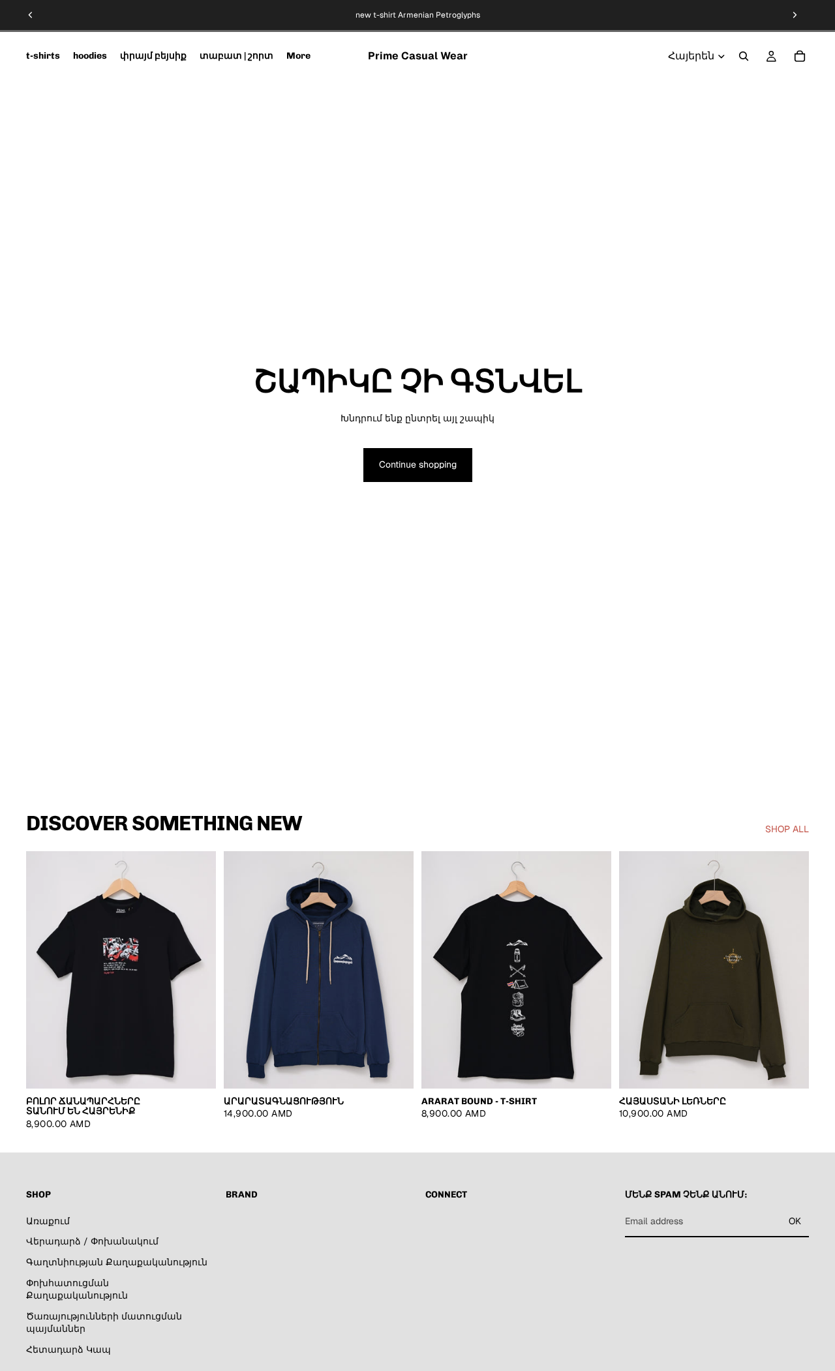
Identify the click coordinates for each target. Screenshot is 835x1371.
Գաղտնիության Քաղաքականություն (116, 1262)
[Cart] (799, 56)
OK (795, 1221)
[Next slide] (794, 15)
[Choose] (195, 1068)
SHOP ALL (787, 829)
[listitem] (298, 56)
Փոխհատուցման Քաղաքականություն (77, 1289)
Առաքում (48, 1221)
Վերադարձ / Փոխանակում (92, 1241)
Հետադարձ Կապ (68, 1349)
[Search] (743, 56)
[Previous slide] (30, 15)
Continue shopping (418, 464)
